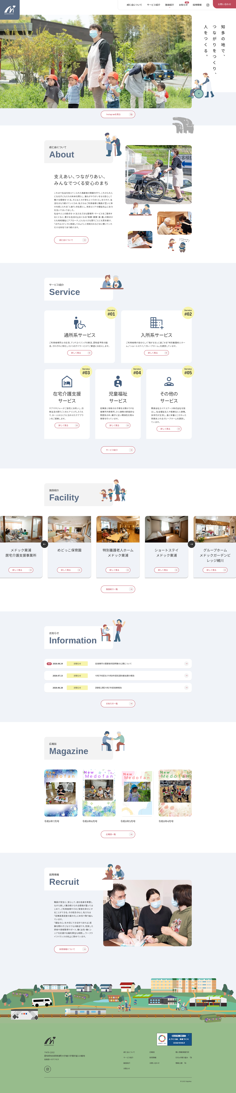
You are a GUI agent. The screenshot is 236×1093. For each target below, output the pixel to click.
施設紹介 (126, 1063)
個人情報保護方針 (182, 1052)
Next (191, 544)
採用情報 (152, 1057)
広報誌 (152, 1052)
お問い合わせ (154, 1063)
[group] (96, 61)
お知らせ (126, 1068)
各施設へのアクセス (51, 1059)
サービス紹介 (128, 1057)
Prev (44, 544)
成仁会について (129, 1052)
